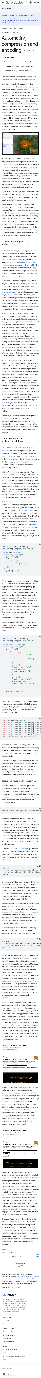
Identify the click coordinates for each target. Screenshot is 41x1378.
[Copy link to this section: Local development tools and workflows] (25, 441)
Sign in (36, 2)
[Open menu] (3, 2)
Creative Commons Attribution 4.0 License (26, 1276)
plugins (10, 403)
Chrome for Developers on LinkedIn (14, 1356)
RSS (4, 1359)
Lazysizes (22, 1184)
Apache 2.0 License (33, 1279)
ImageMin (21, 397)
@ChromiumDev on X (10, 1350)
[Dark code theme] (37, 544)
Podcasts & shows (8, 1341)
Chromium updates (9, 1335)
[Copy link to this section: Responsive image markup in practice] (37, 781)
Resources (6, 8)
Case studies (7, 1338)
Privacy (9, 1368)
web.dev (4, 28)
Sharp (31, 405)
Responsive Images (9, 292)
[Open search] (27, 2)
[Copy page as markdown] (30, 50)
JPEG (4, 325)
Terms (3, 1368)
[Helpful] (13, 32)
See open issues (8, 1324)
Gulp (12, 508)
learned (9, 958)
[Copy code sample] (40, 544)
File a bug (6, 1320)
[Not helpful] (16, 32)
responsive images (23, 90)
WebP (4, 322)
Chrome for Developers (10, 1332)
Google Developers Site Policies (23, 1281)
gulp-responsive (27, 510)
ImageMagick (6, 405)
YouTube (5, 1353)
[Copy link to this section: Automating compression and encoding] (18, 244)
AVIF (19, 316)
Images (20, 28)
